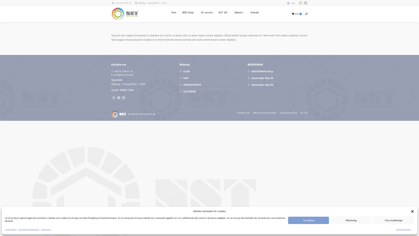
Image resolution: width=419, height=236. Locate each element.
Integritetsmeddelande (28, 229)
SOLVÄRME (189, 91)
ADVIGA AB (149, 114)
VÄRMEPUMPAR (192, 84)
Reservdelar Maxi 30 (262, 78)
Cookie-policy (11, 229)
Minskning (351, 220)
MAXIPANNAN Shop (262, 71)
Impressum (46, 229)
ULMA (186, 71)
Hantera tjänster (403, 229)
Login (292, 3)
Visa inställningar (394, 220)
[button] (412, 211)
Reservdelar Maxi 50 (262, 84)
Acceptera (308, 220)
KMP (186, 78)
